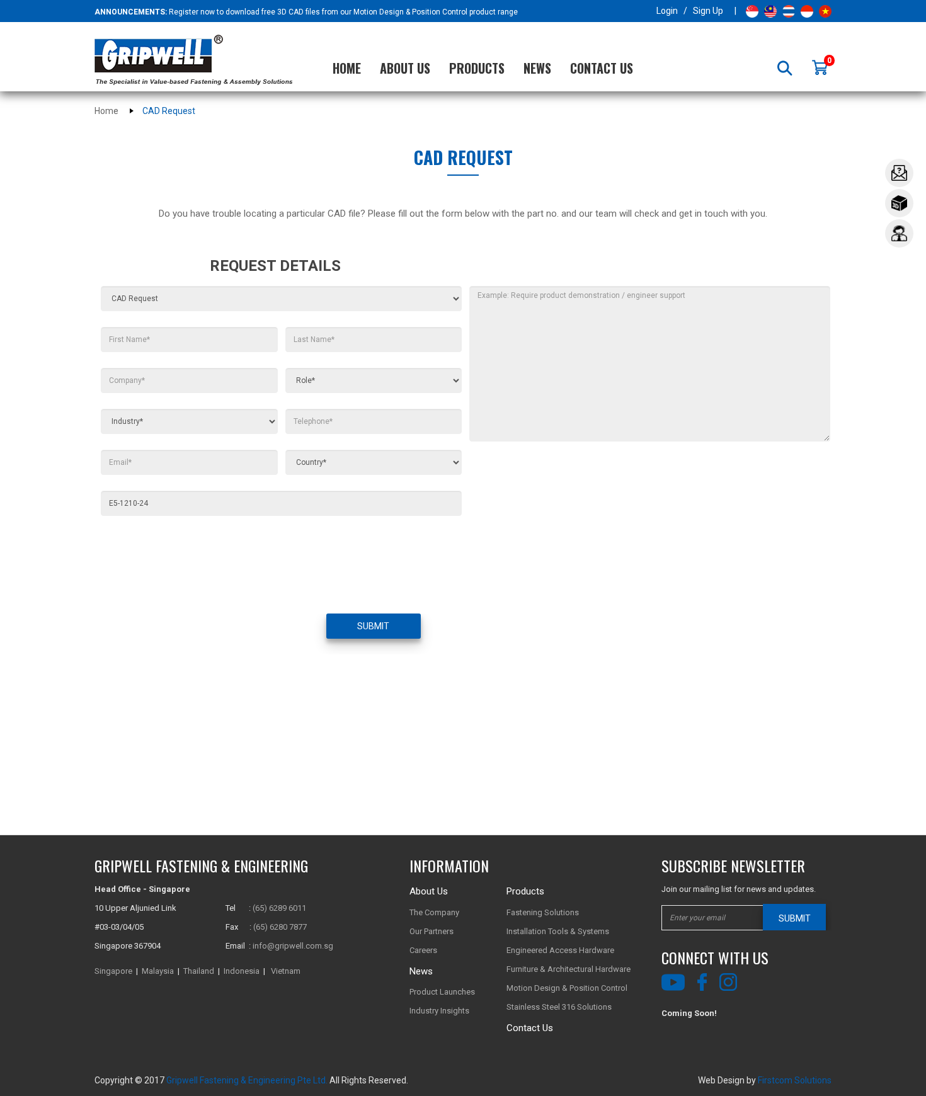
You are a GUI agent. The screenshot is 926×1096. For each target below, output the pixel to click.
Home (347, 68)
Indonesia (242, 971)
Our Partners (431, 931)
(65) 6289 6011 (279, 908)
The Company (434, 912)
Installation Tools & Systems (557, 931)
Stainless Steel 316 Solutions (559, 1007)
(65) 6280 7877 (280, 927)
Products (477, 68)
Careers (423, 950)
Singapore (113, 971)
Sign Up (708, 11)
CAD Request (168, 111)
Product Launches (442, 991)
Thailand (198, 971)
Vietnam (285, 971)
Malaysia (158, 971)
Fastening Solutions (542, 912)
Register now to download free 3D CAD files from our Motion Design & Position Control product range (343, 12)
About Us (405, 68)
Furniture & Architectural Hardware (568, 969)
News (537, 68)
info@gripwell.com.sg (293, 945)
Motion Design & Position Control (566, 988)
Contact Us (601, 68)
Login (667, 11)
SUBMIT (373, 626)
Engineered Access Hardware (560, 950)
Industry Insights (439, 1010)
